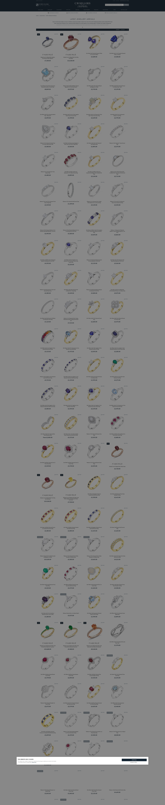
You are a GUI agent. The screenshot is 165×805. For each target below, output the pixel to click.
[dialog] (82, 761)
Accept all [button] (134, 759)
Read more (34, 762)
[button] (134, 762)
